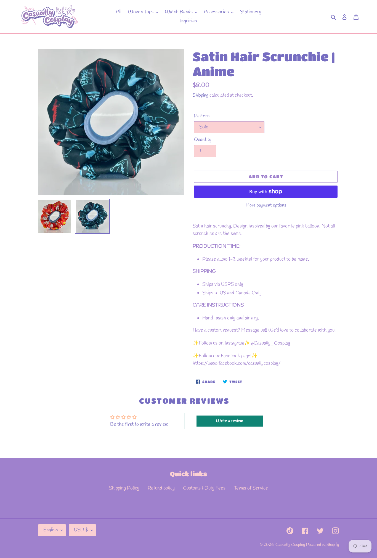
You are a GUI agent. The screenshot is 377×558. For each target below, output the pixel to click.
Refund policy (161, 488)
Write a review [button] (229, 421)
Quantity (202, 139)
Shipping (200, 95)
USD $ (81, 530)
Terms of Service (251, 488)
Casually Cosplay (290, 545)
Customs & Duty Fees (204, 488)
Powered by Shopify (322, 545)
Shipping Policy (124, 488)
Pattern (202, 116)
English (50, 530)
